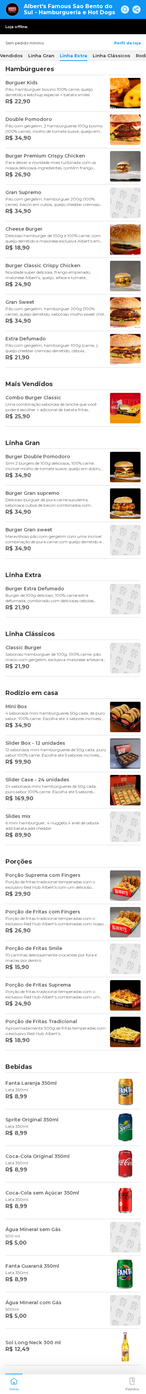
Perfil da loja (127, 43)
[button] (13, 1383)
